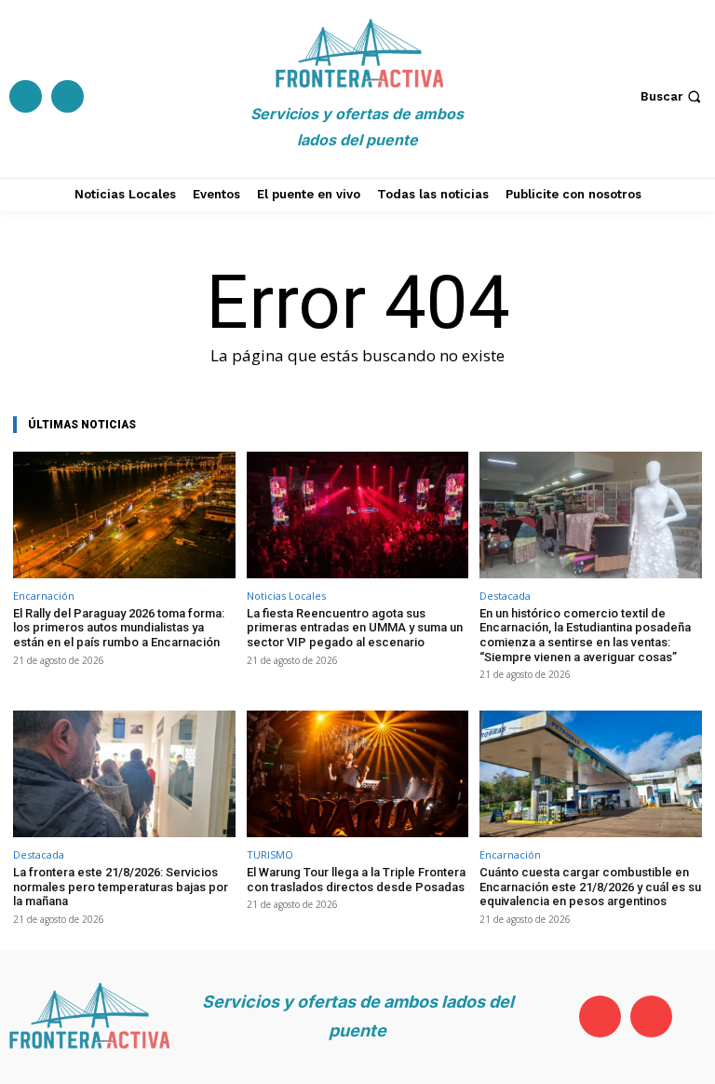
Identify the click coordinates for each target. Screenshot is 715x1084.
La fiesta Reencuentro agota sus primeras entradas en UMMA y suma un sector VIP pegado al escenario (355, 627)
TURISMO (270, 854)
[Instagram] (67, 96)
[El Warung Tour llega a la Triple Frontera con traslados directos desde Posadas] (358, 774)
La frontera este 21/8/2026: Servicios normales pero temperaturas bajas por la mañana (120, 886)
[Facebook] (25, 96)
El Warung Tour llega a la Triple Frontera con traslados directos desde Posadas (356, 879)
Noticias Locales (286, 595)
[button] (673, 96)
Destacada (505, 595)
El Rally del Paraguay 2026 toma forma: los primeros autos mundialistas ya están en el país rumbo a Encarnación (118, 627)
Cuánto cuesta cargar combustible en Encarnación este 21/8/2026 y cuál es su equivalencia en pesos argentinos (590, 886)
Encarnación (43, 595)
